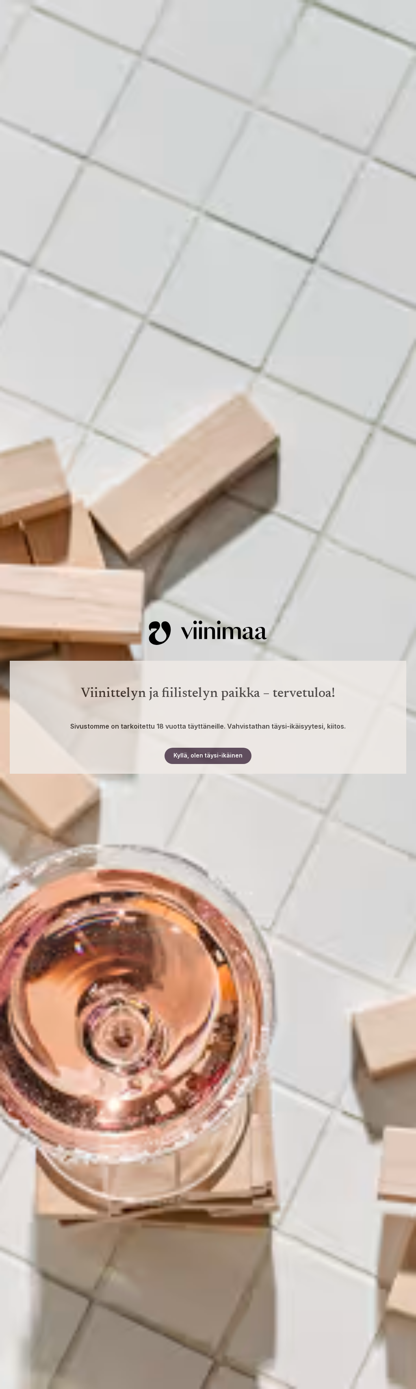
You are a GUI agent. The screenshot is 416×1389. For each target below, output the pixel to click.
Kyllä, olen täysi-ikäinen (208, 755)
